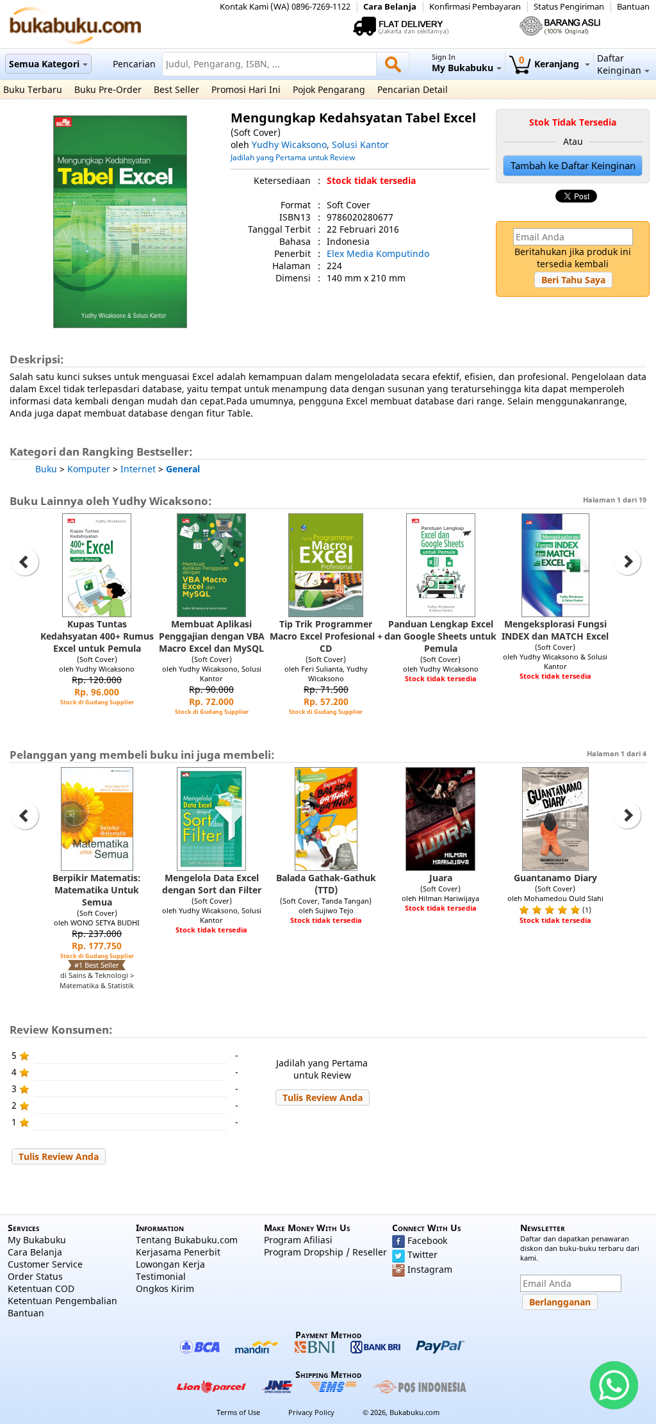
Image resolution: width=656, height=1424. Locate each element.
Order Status (35, 1276)
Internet (138, 469)
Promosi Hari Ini (246, 89)
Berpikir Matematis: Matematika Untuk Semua (97, 890)
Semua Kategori (44, 64)
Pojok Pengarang (329, 89)
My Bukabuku (37, 1240)
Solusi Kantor (360, 144)
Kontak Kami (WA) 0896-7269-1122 (285, 6)
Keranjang (550, 64)
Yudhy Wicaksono (289, 144)
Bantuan (633, 6)
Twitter (422, 1254)
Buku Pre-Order (108, 89)
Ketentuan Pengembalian (62, 1301)
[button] (573, 280)
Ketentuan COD (41, 1288)
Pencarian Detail (412, 89)
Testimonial (161, 1276)
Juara (440, 878)
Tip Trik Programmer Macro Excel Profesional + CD (326, 636)
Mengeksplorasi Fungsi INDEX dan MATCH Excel (555, 630)
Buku (46, 469)
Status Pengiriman (569, 6)
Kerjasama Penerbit (178, 1252)
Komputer (88, 469)
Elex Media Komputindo (378, 253)
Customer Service (45, 1264)
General (183, 469)
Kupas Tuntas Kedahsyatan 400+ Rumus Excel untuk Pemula (97, 636)
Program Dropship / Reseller (325, 1252)
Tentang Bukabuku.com (187, 1240)
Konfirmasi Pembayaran (475, 6)
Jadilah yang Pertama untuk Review (293, 157)
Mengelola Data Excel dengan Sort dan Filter (211, 884)
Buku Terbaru (32, 89)
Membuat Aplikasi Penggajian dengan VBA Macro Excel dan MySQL (212, 636)
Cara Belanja (389, 6)
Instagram (429, 1269)
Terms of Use (238, 1412)
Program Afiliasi (298, 1240)
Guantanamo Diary (555, 878)
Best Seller (176, 89)
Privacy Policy (311, 1412)
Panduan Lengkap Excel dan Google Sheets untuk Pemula (440, 636)
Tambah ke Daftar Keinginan (573, 165)
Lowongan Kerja (170, 1264)
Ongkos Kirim (165, 1288)
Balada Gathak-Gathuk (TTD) (326, 884)
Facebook (427, 1240)
